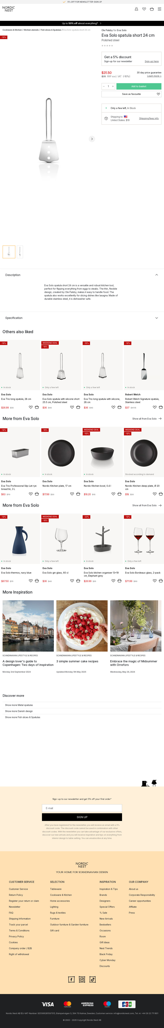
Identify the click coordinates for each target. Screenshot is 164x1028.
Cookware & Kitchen (12, 30)
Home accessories (60, 900)
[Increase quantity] (113, 86)
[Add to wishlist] (30, 407)
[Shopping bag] (152, 9)
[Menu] (159, 9)
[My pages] (136, 9)
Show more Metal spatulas (19, 705)
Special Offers (107, 906)
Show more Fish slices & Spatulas (22, 717)
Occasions (105, 930)
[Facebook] (71, 979)
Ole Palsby (107, 30)
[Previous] (6, 139)
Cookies (13, 942)
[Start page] (9, 9)
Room (103, 936)
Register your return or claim (24, 900)
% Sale (103, 912)
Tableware (56, 888)
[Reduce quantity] (104, 86)
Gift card (54, 930)
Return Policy (16, 894)
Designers (105, 900)
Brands (103, 894)
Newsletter (14, 906)
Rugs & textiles (58, 912)
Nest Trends (106, 948)
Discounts (105, 966)
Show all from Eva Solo (144, 418)
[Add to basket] (37, 407)
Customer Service (18, 888)
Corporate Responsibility (142, 894)
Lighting (54, 906)
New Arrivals (106, 918)
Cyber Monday (107, 960)
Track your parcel (18, 924)
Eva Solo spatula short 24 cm (76, 30)
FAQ (11, 912)
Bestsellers (105, 924)
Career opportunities (140, 900)
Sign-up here (152, 61)
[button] (107, 46)
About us (133, 888)
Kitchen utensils (31, 30)
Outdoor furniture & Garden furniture (69, 924)
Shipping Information (20, 918)
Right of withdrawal (19, 954)
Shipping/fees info (149, 118)
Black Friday (106, 954)
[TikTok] (92, 979)
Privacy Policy (16, 936)
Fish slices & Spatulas (51, 30)
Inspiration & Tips (109, 888)
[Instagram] (82, 979)
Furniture (54, 918)
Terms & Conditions (19, 930)
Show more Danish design (19, 711)
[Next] (92, 139)
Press (132, 912)
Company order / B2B (20, 948)
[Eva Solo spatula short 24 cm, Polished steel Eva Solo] (49, 138)
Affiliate (133, 906)
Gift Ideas (105, 942)
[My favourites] (144, 9)
